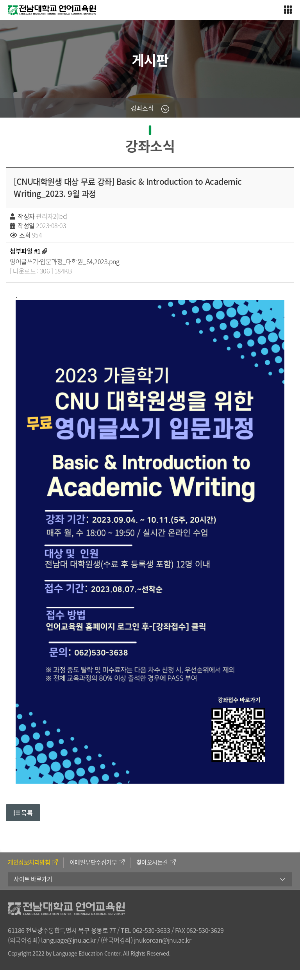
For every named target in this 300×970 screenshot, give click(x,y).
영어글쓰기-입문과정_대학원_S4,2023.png (64, 261)
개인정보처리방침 (29, 862)
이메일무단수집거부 (93, 862)
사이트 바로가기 (33, 879)
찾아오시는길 (152, 862)
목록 (26, 812)
